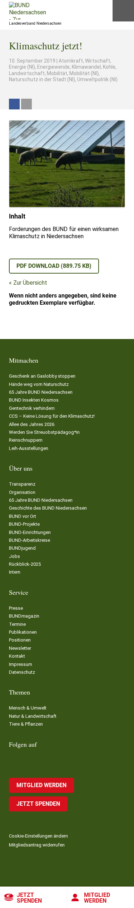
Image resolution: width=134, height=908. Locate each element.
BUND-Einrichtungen (30, 532)
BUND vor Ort (22, 516)
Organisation (22, 492)
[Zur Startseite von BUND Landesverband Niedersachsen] (27, 11)
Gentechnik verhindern (32, 408)
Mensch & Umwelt (27, 708)
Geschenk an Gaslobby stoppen (42, 376)
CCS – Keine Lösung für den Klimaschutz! (52, 416)
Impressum (20, 664)
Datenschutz (22, 672)
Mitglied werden (41, 785)
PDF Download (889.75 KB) (53, 265)
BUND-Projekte (24, 524)
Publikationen (23, 632)
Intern (14, 572)
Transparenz (22, 484)
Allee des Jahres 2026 (31, 424)
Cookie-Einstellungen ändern (38, 836)
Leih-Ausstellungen (28, 448)
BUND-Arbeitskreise (29, 540)
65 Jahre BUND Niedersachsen (41, 392)
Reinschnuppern (26, 440)
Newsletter (20, 648)
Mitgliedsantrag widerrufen (37, 845)
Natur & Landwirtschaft (32, 716)
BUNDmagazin (24, 616)
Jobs (14, 556)
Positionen (20, 640)
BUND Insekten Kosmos (34, 400)
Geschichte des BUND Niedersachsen (48, 508)
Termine (17, 624)
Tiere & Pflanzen (26, 724)
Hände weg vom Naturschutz (39, 384)
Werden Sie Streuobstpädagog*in (44, 432)
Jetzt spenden (29, 898)
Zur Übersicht (30, 282)
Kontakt (17, 656)
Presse (16, 608)
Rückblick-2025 (25, 564)
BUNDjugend (22, 548)
